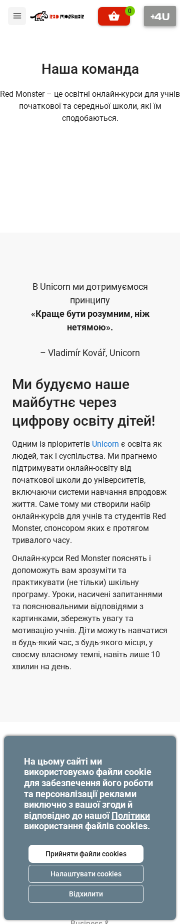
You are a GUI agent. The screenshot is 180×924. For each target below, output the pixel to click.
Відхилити (86, 894)
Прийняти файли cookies (86, 854)
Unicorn (105, 444)
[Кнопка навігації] (160, 16)
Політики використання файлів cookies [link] (87, 821)
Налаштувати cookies (86, 874)
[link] (57, 16)
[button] (114, 16)
